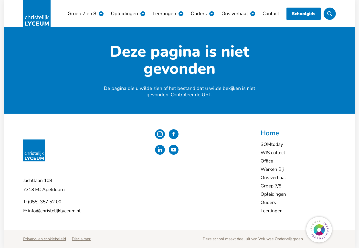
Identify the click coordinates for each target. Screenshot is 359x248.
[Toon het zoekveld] (330, 14)
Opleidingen (124, 13)
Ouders (199, 13)
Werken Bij (272, 169)
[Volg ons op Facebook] (174, 134)
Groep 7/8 (271, 186)
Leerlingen (164, 13)
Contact (271, 13)
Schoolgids (303, 14)
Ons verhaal (235, 13)
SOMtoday (272, 144)
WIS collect (273, 153)
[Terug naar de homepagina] (37, 13)
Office (267, 161)
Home (270, 133)
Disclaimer (81, 239)
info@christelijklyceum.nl (54, 211)
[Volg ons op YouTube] (174, 150)
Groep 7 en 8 (82, 13)
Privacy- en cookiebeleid (44, 239)
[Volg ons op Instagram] (160, 134)
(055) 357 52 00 (44, 202)
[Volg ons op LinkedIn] (160, 150)
